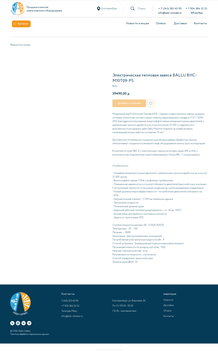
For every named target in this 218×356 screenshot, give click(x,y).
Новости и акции (137, 23)
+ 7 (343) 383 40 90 (170, 9)
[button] (141, 9)
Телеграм (66, 311)
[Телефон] (12, 323)
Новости (168, 300)
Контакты (200, 23)
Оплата (161, 23)
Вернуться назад (20, 44)
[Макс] (18, 323)
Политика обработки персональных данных (29, 334)
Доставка (180, 23)
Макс (74, 311)
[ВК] (23, 323)
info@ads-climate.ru (170, 13)
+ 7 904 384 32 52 (196, 9)
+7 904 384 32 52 (70, 306)
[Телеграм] (29, 323)
